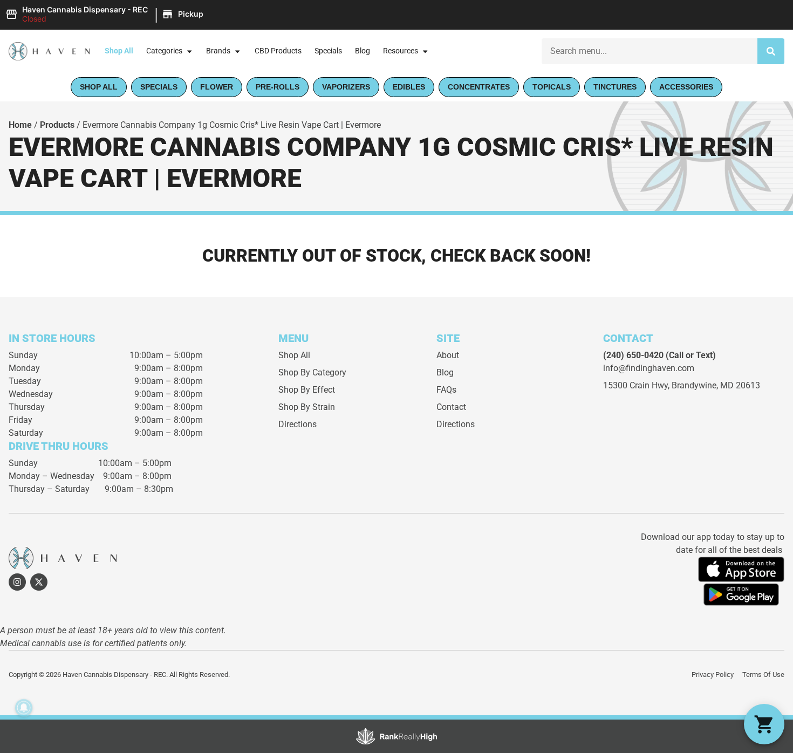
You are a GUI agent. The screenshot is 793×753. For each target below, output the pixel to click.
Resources (400, 51)
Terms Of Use (763, 674)
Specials (328, 51)
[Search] (770, 51)
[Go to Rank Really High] (396, 736)
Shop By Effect (306, 390)
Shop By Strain (306, 407)
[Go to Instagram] (17, 582)
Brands (218, 51)
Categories (164, 51)
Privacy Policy (713, 674)
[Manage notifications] (23, 707)
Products (57, 125)
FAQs (446, 390)
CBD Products (278, 51)
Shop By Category (312, 372)
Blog (362, 51)
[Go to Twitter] (38, 582)
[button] (106, 14)
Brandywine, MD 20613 (716, 385)
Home (20, 125)
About (447, 355)
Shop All (119, 51)
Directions (297, 424)
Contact (451, 407)
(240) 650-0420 (633, 355)
